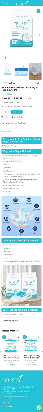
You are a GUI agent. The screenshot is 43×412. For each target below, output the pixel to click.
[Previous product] (35, 83)
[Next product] (40, 83)
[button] (4, 35)
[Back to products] (38, 83)
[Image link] (13, 378)
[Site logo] (21, 3)
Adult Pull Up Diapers (10, 360)
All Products (13, 123)
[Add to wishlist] (18, 337)
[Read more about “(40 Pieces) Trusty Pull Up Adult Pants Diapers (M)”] (38, 340)
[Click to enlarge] (5, 58)
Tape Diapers (12, 83)
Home (3, 83)
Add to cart (16, 112)
